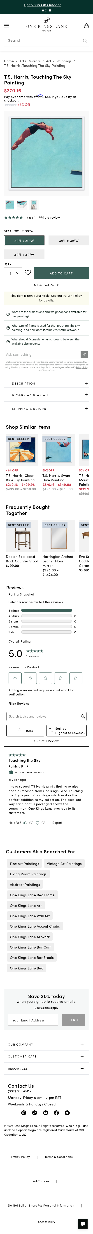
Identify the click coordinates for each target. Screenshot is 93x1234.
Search (14, 40)
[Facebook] (57, 1112)
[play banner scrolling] (50, 10)
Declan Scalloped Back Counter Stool (22, 558)
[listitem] (24, 863)
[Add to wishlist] (28, 273)
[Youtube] (46, 1112)
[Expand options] (86, 383)
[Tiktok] (35, 1112)
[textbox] (13, 273)
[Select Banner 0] (43, 10)
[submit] (85, 41)
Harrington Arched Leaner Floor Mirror (57, 561)
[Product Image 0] (10, 205)
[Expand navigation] (10, 25)
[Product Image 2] (34, 205)
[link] (46, 383)
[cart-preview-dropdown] (86, 25)
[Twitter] (68, 1112)
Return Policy (72, 295)
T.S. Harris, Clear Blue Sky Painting (20, 477)
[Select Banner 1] (46, 10)
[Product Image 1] (22, 205)
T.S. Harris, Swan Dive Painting (56, 477)
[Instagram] (24, 1112)
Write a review (49, 217)
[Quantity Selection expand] (18, 273)
